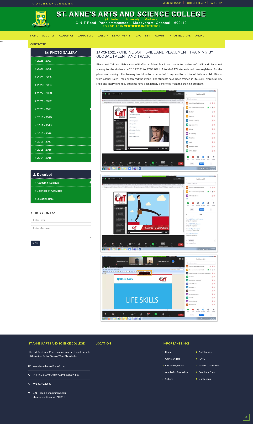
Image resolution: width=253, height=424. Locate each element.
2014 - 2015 (44, 157)
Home (168, 352)
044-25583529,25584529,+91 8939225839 (56, 374)
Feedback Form (207, 372)
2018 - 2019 (44, 125)
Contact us (205, 378)
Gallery (169, 378)
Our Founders (172, 358)
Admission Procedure (176, 372)
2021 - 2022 (44, 101)
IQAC (202, 358)
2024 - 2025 (44, 76)
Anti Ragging (206, 352)
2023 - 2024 (44, 84)
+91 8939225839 (42, 383)
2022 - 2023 (44, 92)
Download (44, 174)
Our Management (174, 365)
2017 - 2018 (44, 133)
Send (35, 243)
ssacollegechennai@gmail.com (49, 366)
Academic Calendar (48, 182)
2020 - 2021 (44, 109)
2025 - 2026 (44, 68)
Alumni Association (209, 365)
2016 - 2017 (44, 141)
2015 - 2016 (44, 149)
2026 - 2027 (44, 60)
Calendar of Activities (49, 190)
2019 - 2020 (44, 117)
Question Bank (45, 198)
